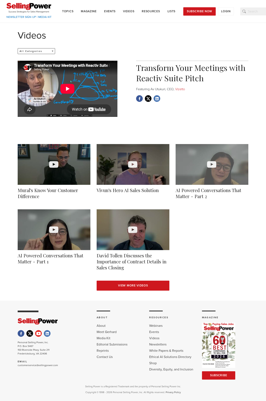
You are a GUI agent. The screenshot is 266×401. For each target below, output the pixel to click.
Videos (154, 338)
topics (67, 11)
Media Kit (103, 338)
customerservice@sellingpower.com (38, 365)
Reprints (103, 351)
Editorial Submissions (112, 344)
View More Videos (133, 285)
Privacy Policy (173, 392)
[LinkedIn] (47, 333)
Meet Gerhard (107, 332)
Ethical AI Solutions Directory (170, 357)
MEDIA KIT (45, 17)
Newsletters (157, 344)
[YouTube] (38, 333)
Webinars (156, 326)
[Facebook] (21, 333)
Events (154, 332)
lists (171, 11)
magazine (89, 11)
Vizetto (179, 89)
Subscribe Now (199, 11)
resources (151, 11)
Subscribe (218, 375)
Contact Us (105, 357)
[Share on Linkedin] (157, 98)
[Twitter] (29, 333)
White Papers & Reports (166, 351)
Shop (153, 363)
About (101, 326)
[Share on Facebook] (139, 98)
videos (128, 11)
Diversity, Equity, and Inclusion (171, 369)
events (110, 11)
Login (226, 11)
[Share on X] (148, 98)
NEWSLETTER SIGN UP (21, 17)
